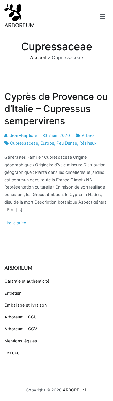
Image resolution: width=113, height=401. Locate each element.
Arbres (88, 135)
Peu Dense (67, 143)
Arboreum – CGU (20, 316)
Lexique (11, 352)
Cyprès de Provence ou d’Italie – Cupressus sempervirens (56, 108)
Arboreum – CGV (20, 328)
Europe (47, 143)
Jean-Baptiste (23, 135)
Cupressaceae (24, 143)
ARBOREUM (19, 25)
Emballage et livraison (25, 305)
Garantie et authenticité (26, 281)
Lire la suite (15, 222)
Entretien (12, 293)
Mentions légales (20, 340)
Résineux (88, 143)
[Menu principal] (102, 17)
